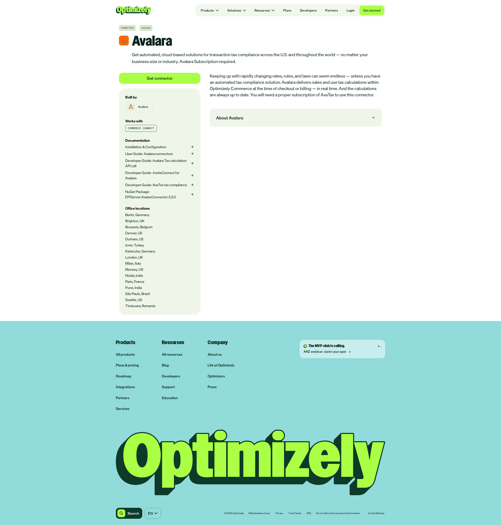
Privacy (279, 513)
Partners (331, 10)
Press (212, 387)
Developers (308, 10)
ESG (309, 513)
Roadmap (123, 376)
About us (215, 354)
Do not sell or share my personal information (338, 513)
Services (122, 408)
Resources (262, 10)
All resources (172, 354)
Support (168, 387)
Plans (287, 10)
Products (207, 10)
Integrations (125, 387)
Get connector (159, 78)
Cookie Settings (376, 513)
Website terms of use (259, 513)
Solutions (234, 10)
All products (125, 354)
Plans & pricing (127, 365)
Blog (165, 365)
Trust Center (294, 513)
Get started (371, 10)
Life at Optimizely (221, 365)
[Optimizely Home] (133, 10)
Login (351, 10)
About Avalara (296, 117)
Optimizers (216, 376)
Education (170, 398)
